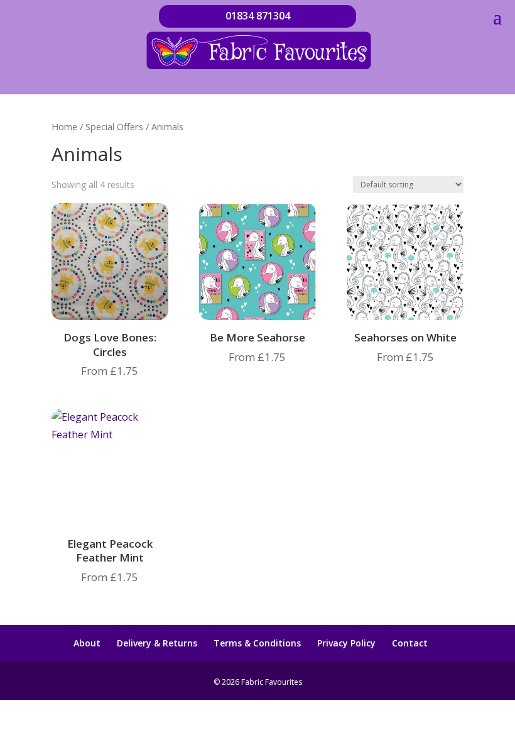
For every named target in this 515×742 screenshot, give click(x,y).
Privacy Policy (346, 643)
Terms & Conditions (257, 643)
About (86, 643)
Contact (410, 643)
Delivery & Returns (157, 643)
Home (64, 126)
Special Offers (114, 126)
